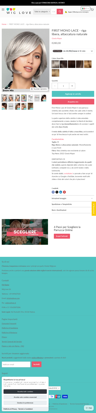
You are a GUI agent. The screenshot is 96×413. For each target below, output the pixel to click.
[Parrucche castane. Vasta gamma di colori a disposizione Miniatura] (37, 98)
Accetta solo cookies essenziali (25, 397)
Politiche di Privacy (10, 409)
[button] (85, 9)
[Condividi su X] (56, 192)
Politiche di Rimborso (9, 333)
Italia (53, 388)
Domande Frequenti (9, 324)
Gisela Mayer (57, 38)
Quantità (55, 81)
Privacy (4, 337)
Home (4, 24)
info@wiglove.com (13, 298)
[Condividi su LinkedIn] (60, 192)
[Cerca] (60, 11)
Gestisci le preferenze (25, 403)
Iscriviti (36, 364)
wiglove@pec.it (10, 303)
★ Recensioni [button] (94, 208)
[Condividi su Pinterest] (64, 192)
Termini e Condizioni (25, 409)
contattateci (68, 173)
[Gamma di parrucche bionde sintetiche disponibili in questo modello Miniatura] (11, 106)
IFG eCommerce (51, 409)
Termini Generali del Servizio (12, 342)
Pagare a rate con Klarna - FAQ (13, 346)
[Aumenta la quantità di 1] (72, 86)
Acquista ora (73, 102)
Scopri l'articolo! (62, 236)
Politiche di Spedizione (10, 328)
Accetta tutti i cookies (25, 391)
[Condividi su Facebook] (53, 192)
